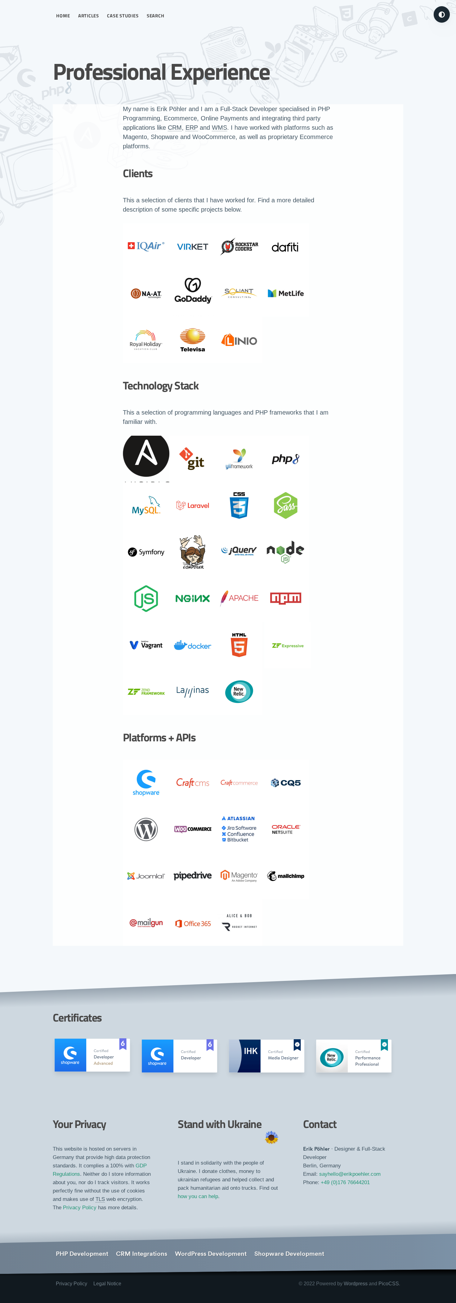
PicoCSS (388, 1283)
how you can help (198, 1196)
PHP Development (82, 1253)
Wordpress (356, 1283)
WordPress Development (211, 1253)
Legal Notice (107, 1283)
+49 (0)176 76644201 (345, 1182)
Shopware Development (289, 1253)
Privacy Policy (79, 1208)
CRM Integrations (141, 1253)
